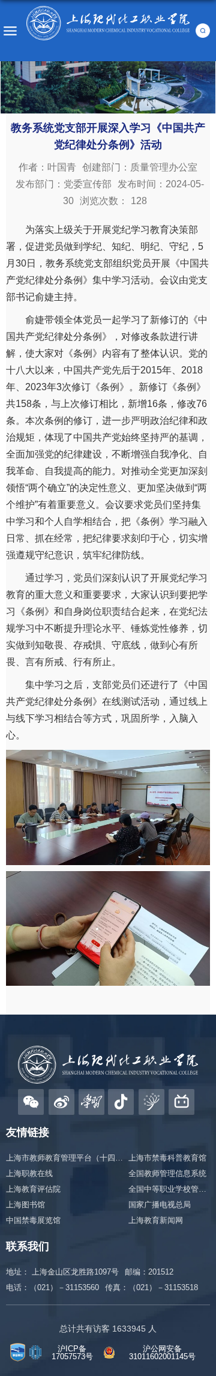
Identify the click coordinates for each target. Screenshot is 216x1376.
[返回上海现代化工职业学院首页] (108, 23)
